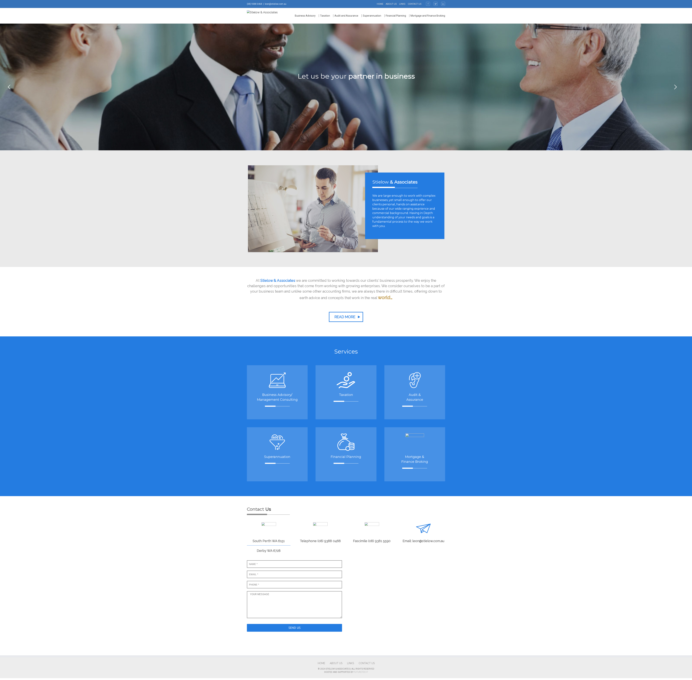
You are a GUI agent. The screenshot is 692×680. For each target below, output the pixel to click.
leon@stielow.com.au (275, 4)
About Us (391, 4)
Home (380, 4)
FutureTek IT (361, 672)
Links (402, 4)
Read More (344, 317)
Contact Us (415, 4)
